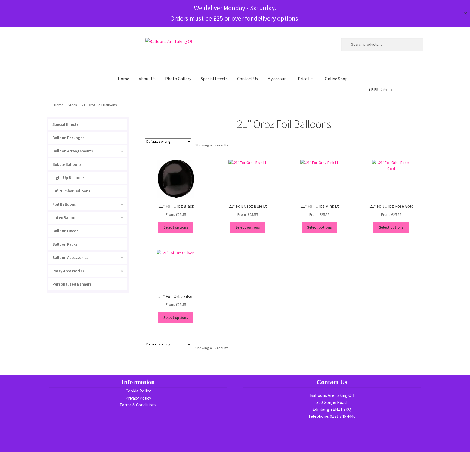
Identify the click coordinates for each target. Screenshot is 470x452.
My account (277, 78)
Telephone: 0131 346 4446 (331, 416)
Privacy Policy (138, 398)
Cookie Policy (138, 391)
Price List (306, 78)
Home (123, 78)
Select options (391, 227)
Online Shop (336, 78)
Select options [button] (175, 227)
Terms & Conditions (138, 404)
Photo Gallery (178, 78)
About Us (147, 78)
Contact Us (247, 78)
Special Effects (214, 78)
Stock (72, 104)
